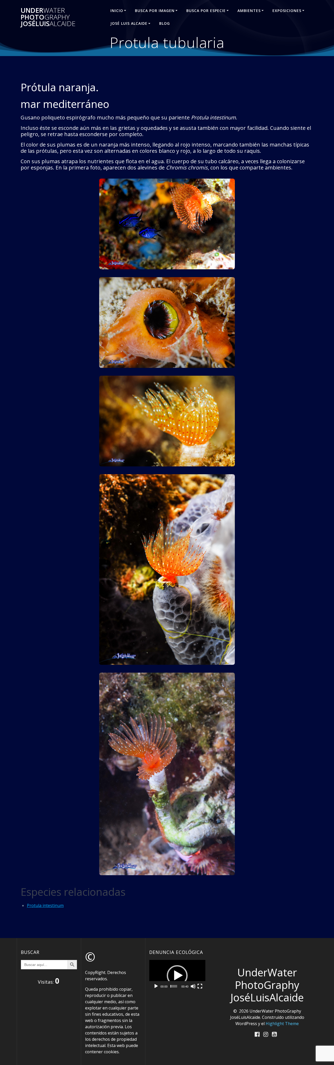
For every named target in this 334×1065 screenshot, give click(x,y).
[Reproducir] (156, 986)
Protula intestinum (45, 905)
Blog (164, 23)
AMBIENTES (249, 10)
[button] (177, 975)
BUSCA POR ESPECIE (206, 10)
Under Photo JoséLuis (48, 17)
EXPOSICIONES (286, 10)
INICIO (116, 10)
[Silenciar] (193, 986)
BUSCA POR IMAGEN (155, 10)
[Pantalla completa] (199, 986)
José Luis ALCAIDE (128, 23)
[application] (177, 975)
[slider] (173, 986)
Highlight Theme (282, 1023)
